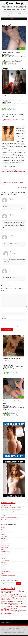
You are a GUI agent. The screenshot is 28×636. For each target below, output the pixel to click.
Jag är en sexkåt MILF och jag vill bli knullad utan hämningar (12, 183)
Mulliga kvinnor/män (5, 553)
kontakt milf (10, 594)
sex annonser (22, 606)
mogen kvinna (8, 601)
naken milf (3, 605)
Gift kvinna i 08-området (6, 505)
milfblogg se (7, 598)
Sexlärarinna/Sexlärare (6, 571)
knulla (15, 593)
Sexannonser (14, 120)
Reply (24, 208)
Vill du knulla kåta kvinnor (11, 613)
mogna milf (22, 603)
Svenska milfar (7, 612)
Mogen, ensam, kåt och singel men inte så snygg (11, 509)
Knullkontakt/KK (5, 120)
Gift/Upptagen (21, 119)
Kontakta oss (5, 632)
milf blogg (14, 596)
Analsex (3, 527)
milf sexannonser (14, 599)
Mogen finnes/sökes (5, 551)
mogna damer (16, 601)
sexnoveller (19, 610)
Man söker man (4, 547)
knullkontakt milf (4, 594)
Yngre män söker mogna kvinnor (8, 575)
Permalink (12, 199)
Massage (3, 549)
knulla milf (19, 593)
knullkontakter (23, 593)
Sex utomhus (4, 564)
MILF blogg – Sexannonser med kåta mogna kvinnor (14, 8)
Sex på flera (3, 562)
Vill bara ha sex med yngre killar (7, 511)
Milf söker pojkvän (22, 187)
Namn (3, 310)
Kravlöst (9, 120)
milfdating (19, 598)
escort (8, 591)
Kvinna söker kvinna (5, 543)
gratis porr (11, 591)
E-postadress (4, 318)
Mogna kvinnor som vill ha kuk (13, 603)
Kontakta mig (8, 622)
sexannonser (13, 606)
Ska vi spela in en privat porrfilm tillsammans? (11, 507)
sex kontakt (14, 610)
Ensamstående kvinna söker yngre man (9, 519)
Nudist (2, 556)
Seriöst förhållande (5, 560)
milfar (19, 594)
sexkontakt (5, 610)
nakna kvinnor (13, 605)
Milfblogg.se (8, 626)
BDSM (2, 529)
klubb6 (12, 593)
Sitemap (2, 622)
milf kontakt (23, 598)
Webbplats (3, 324)
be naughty (4, 591)
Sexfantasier (4, 569)
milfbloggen (21, 596)
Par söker (3, 558)
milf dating (13, 598)
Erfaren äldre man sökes (9, 119)
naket (6, 605)
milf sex (4, 600)
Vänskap (3, 573)
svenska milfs (14, 612)
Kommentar (4, 293)
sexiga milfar (15, 608)
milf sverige (19, 599)
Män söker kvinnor (5, 545)
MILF (15, 594)
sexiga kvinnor (6, 608)
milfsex (8, 599)
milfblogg (5, 596)
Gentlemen (16, 119)
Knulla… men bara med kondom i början (9, 517)
